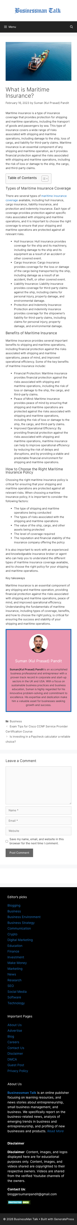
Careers (13, 1042)
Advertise (14, 1030)
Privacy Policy (17, 1071)
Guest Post (15, 1065)
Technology (16, 1003)
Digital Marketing (20, 940)
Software (14, 997)
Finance (13, 951)
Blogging (13, 905)
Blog (10, 1036)
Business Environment (24, 917)
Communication (19, 928)
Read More (55, 1131)
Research (14, 980)
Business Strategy (21, 923)
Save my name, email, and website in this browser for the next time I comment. (37, 841)
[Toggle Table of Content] (43, 178)
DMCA (12, 1059)
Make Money (17, 963)
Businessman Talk (21, 1093)
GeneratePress (64, 1219)
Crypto (12, 934)
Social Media (17, 992)
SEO (10, 986)
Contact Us (15, 1048)
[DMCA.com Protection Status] (18, 1203)
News (11, 974)
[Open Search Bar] (71, 27)
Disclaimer (15, 1053)
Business (16, 721)
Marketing (14, 969)
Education (14, 946)
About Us (14, 1025)
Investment (15, 957)
